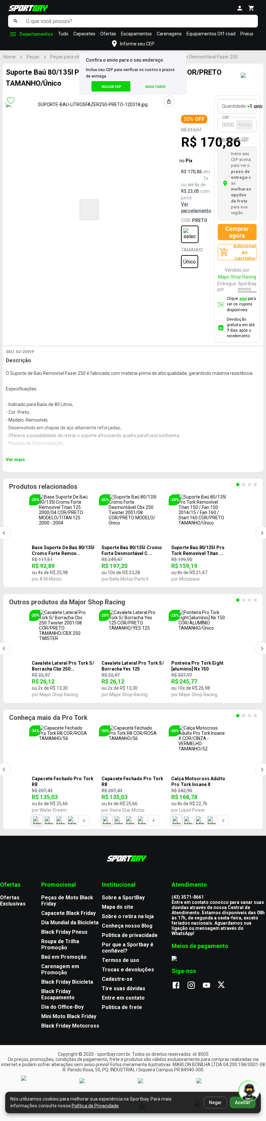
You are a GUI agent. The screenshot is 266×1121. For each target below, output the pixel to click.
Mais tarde (156, 87)
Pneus (246, 33)
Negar (215, 1102)
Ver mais (15, 459)
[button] (89, 209)
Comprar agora (237, 232)
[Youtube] (209, 986)
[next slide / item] (172, 208)
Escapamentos (136, 33)
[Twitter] (225, 986)
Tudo (63, 33)
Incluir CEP (111, 87)
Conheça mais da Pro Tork (48, 717)
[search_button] (15, 21)
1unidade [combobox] (255, 106)
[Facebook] (179, 986)
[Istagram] (194, 986)
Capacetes (84, 33)
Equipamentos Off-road (211, 33)
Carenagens (169, 33)
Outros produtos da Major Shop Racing (67, 602)
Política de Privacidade (95, 1105)
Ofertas (108, 33)
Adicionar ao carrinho (245, 252)
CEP (226, 117)
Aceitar (242, 1102)
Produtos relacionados (43, 486)
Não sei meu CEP (233, 139)
